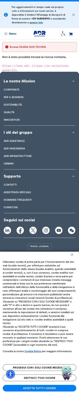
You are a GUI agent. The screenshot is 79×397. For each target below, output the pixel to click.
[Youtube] (58, 230)
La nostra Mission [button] (19, 81)
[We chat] (71, 230)
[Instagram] (46, 230)
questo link (36, 22)
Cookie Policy (32, 351)
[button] (73, 15)
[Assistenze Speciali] (63, 34)
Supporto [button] (12, 176)
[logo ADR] (39, 33)
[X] (33, 230)
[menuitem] (11, 90)
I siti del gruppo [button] (18, 132)
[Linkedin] (7, 230)
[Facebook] (20, 230)
